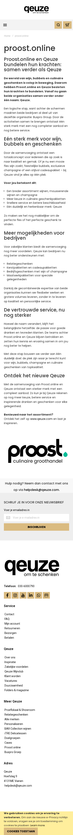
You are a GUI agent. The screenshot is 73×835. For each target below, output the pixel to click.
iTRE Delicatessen (15, 733)
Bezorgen (10, 633)
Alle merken (11, 719)
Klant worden (12, 676)
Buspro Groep (12, 752)
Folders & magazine (16, 690)
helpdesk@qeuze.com (41, 490)
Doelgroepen (12, 738)
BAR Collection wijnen (17, 728)
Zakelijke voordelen (16, 666)
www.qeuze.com (41, 419)
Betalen (9, 637)
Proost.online (12, 747)
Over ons (9, 657)
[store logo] (36, 10)
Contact (9, 614)
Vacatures (10, 680)
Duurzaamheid (13, 685)
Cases (8, 742)
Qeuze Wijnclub (13, 671)
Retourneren (12, 628)
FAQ (7, 618)
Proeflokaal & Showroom (19, 709)
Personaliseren (13, 724)
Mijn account (12, 623)
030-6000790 (26, 586)
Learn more (37, 825)
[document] (36, 823)
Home (7, 36)
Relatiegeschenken (16, 714)
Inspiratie (10, 662)
